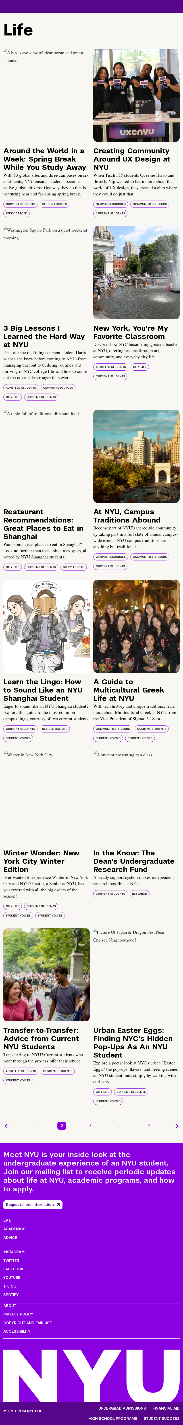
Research (139, 894)
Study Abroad (16, 213)
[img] (46, 95)
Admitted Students (21, 388)
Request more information (30, 1204)
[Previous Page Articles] (6, 1126)
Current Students (20, 204)
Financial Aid (166, 1408)
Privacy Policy (18, 1314)
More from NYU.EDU (22, 1411)
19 (148, 1125)
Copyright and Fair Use (27, 1323)
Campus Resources (111, 204)
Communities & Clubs (150, 204)
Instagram (14, 1252)
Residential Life (54, 729)
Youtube (11, 1277)
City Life (12, 397)
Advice (10, 1237)
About (9, 1305)
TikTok (9, 1286)
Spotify (11, 1294)
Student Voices (54, 204)
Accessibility (17, 1331)
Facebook (13, 1269)
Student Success (162, 1419)
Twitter (11, 1260)
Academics (14, 1229)
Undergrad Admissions (122, 1408)
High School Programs (113, 1419)
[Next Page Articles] (176, 1126)
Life (7, 1220)
